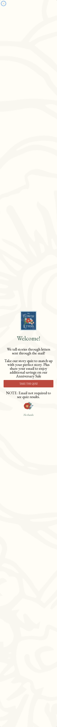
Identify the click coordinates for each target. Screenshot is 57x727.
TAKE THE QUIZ (28, 383)
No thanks (28, 415)
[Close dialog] (3, 3)
